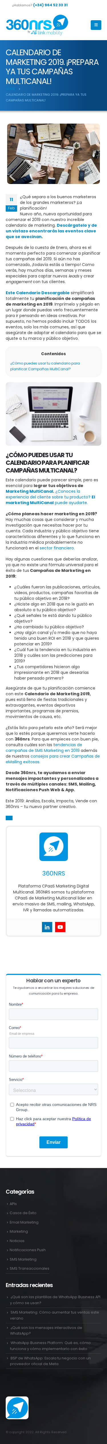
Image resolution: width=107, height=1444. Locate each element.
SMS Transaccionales (29, 1268)
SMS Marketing (23, 1259)
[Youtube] (60, 927)
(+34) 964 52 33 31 (50, 5)
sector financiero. (57, 548)
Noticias (17, 1240)
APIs (13, 1203)
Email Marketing (24, 1222)
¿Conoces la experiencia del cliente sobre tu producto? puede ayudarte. (50, 497)
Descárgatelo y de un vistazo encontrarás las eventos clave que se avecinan (51, 231)
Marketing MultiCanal (29, 491)
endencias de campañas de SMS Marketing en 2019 (44, 747)
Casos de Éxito (23, 1212)
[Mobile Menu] (96, 25)
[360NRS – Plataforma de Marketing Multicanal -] (37, 25)
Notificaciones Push (28, 1249)
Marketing (19, 1231)
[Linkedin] (47, 927)
